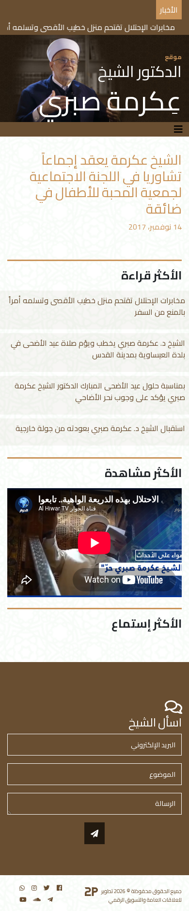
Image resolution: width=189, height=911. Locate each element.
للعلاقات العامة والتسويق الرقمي (145, 900)
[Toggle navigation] (178, 129)
